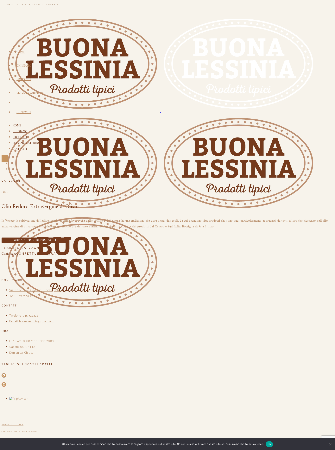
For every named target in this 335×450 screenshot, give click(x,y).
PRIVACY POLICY (12, 424)
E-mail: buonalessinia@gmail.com (31, 321)
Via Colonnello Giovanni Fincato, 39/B (35, 290)
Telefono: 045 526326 (23, 315)
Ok (269, 444)
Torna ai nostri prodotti (34, 240)
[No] (330, 444)
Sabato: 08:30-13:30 (22, 347)
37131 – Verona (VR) (22, 296)
